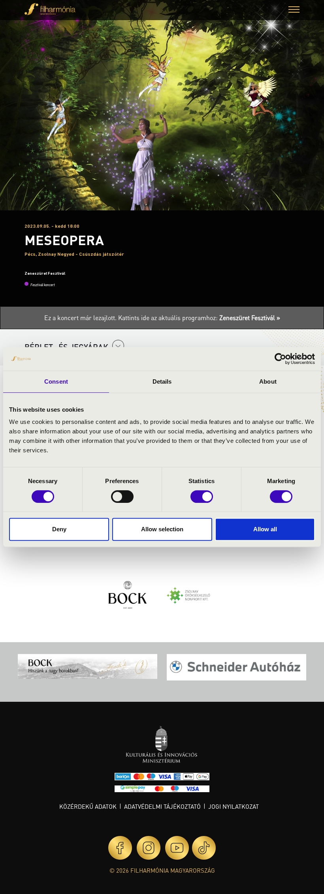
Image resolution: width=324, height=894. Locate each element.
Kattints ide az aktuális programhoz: (199, 317)
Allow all (265, 529)
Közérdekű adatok (88, 806)
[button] (294, 10)
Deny (59, 529)
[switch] (122, 496)
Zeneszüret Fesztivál (44, 273)
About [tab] (268, 381)
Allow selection (162, 529)
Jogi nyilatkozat (233, 806)
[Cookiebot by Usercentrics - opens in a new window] (280, 359)
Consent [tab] (56, 381)
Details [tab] (162, 381)
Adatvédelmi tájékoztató (162, 806)
